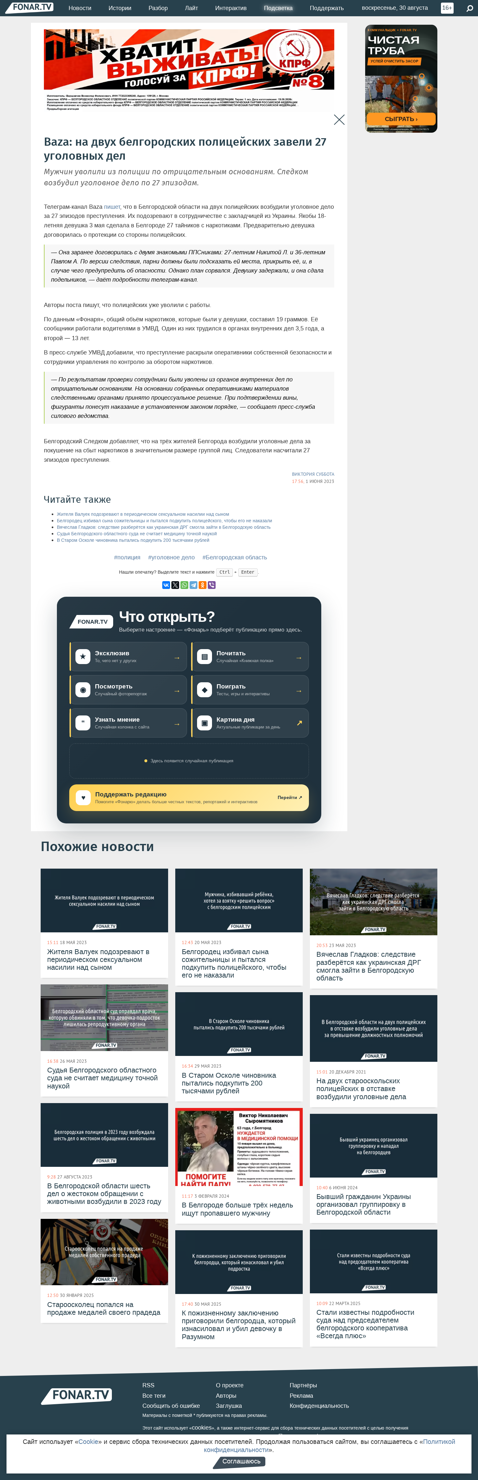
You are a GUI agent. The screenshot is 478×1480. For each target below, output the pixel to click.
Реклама (301, 1396)
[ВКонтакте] (166, 585)
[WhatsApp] (184, 585)
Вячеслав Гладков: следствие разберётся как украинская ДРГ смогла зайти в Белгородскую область (164, 527)
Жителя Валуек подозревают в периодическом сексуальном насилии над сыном (143, 514)
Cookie (88, 1441)
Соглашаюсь (241, 1461)
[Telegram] (193, 585)
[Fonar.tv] (29, 8)
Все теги (154, 1396)
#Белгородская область (235, 557)
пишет (112, 207)
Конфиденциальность (319, 1406)
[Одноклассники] (202, 585)
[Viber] (212, 585)
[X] (175, 585)
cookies (202, 1428)
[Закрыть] (339, 119)
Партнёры (303, 1385)
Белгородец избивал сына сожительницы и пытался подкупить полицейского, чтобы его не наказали (164, 521)
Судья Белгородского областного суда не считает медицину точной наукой (137, 534)
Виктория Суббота (313, 474)
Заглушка (229, 1406)
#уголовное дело (171, 557)
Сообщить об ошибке (171, 1406)
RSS (148, 1385)
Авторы (226, 1396)
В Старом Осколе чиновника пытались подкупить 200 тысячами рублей (133, 540)
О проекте (230, 1385)
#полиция (127, 557)
